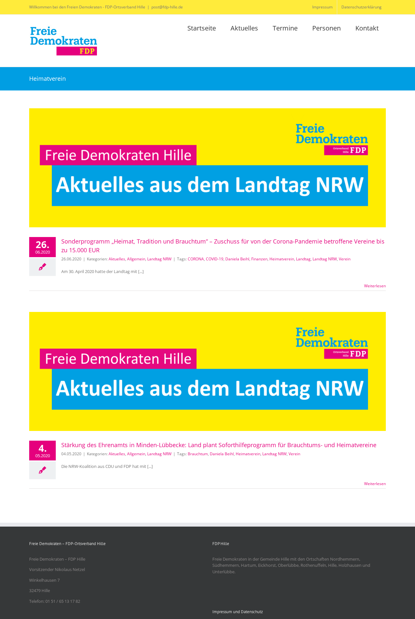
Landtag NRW (159, 259)
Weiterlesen (375, 286)
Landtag (303, 259)
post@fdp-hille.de (167, 7)
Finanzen (259, 259)
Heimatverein (281, 259)
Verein (344, 259)
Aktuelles (117, 259)
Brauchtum (198, 454)
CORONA (196, 259)
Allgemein (136, 259)
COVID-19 (214, 259)
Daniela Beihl (237, 259)
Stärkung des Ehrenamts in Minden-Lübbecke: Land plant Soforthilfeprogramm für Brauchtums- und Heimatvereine (218, 445)
